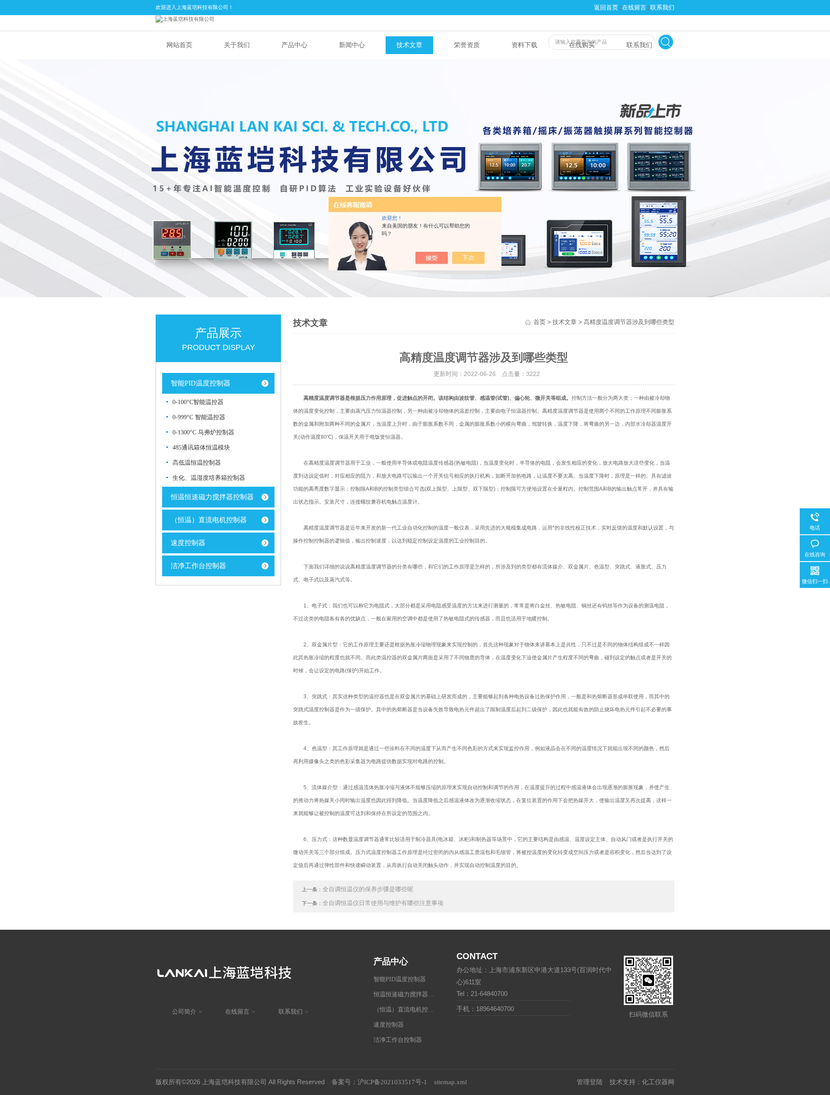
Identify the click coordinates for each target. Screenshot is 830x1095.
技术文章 (409, 45)
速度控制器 (188, 542)
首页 (539, 322)
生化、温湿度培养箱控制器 (208, 478)
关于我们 (237, 45)
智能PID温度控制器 (200, 383)
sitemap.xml (450, 1082)
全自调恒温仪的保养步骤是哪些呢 (367, 889)
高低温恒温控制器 (196, 462)
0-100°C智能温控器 (197, 402)
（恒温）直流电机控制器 (209, 519)
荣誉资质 (467, 45)
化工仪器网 (658, 1082)
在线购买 (582, 45)
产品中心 (294, 45)
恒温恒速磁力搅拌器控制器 (212, 497)
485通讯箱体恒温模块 (201, 447)
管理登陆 (590, 1082)
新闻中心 (352, 45)
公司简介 (184, 1011)
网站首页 (179, 45)
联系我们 (662, 7)
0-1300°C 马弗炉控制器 (203, 432)
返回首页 (606, 7)
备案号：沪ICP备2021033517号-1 (379, 1082)
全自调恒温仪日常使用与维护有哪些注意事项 (383, 903)
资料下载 (524, 45)
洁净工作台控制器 (198, 565)
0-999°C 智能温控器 (198, 417)
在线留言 (634, 7)
